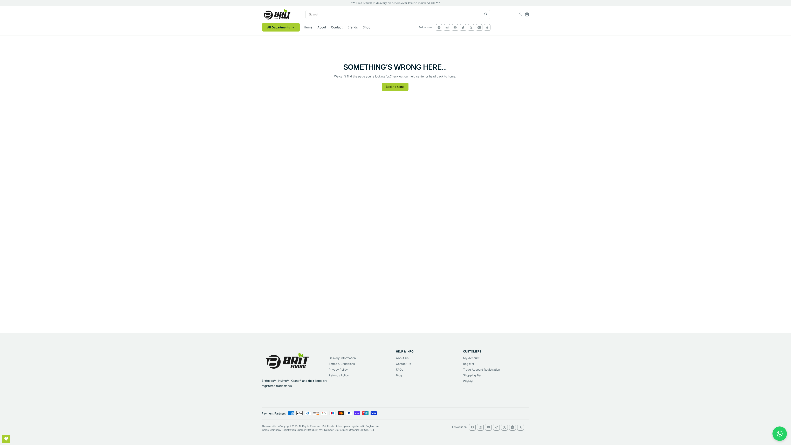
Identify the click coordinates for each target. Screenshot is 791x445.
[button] (527, 14)
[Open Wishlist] (6, 439)
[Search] (485, 14)
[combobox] (397, 14)
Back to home (395, 86)
